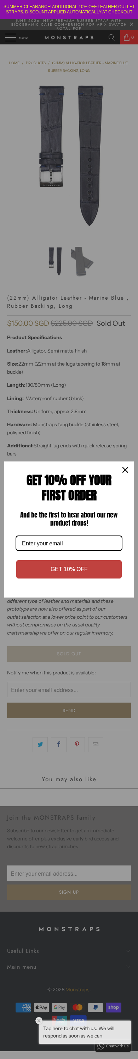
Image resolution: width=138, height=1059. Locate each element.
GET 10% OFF (69, 569)
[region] (69, 9)
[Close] (125, 469)
